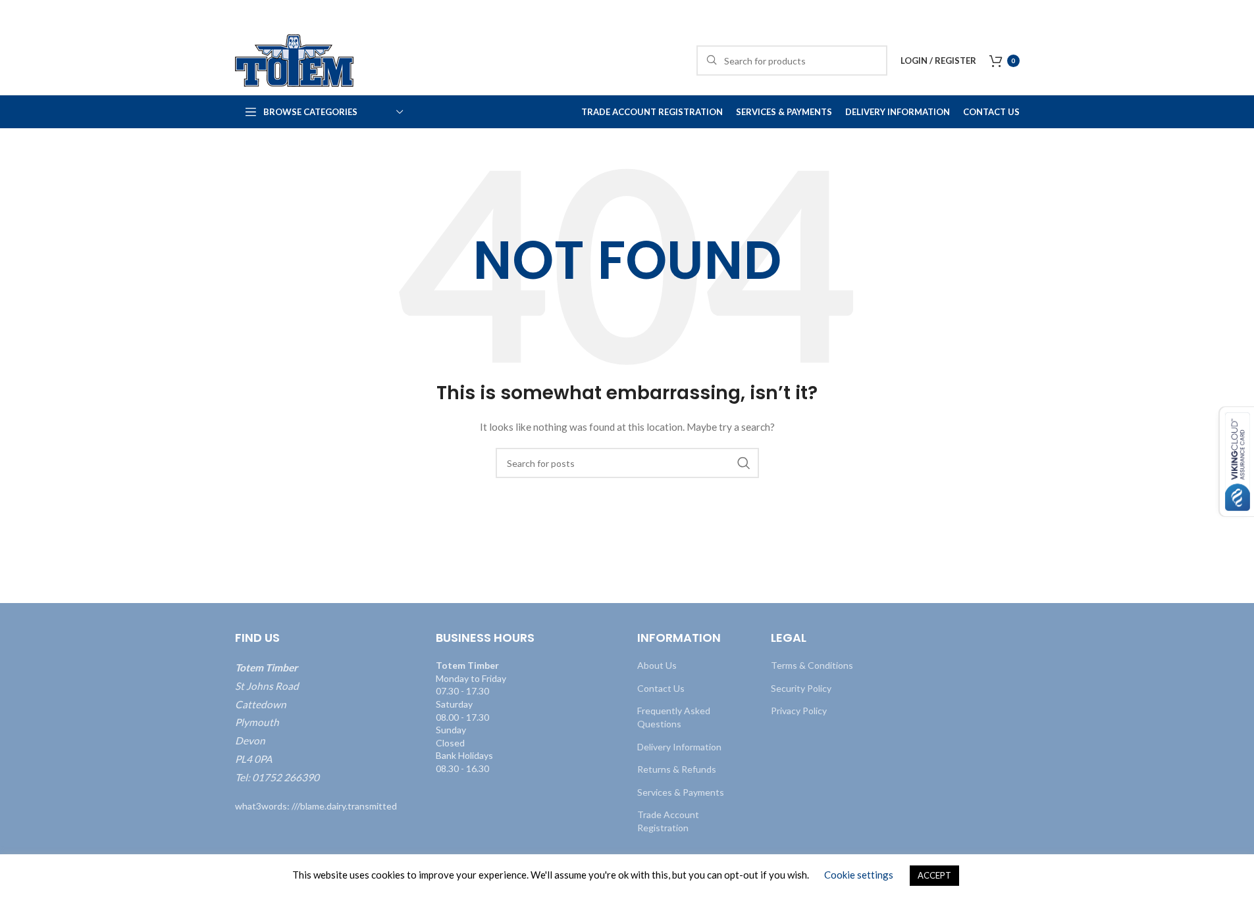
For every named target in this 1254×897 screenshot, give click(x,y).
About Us (657, 665)
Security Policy (801, 688)
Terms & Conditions (812, 665)
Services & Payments (680, 792)
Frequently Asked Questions (673, 717)
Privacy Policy (799, 710)
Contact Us (661, 688)
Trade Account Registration (668, 821)
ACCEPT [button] (934, 875)
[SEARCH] (744, 463)
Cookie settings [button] (858, 875)
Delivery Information (679, 746)
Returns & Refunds (676, 769)
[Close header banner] (1237, 13)
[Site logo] (294, 59)
